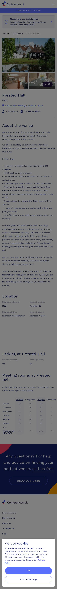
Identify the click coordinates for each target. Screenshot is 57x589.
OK (28, 570)
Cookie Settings (28, 579)
